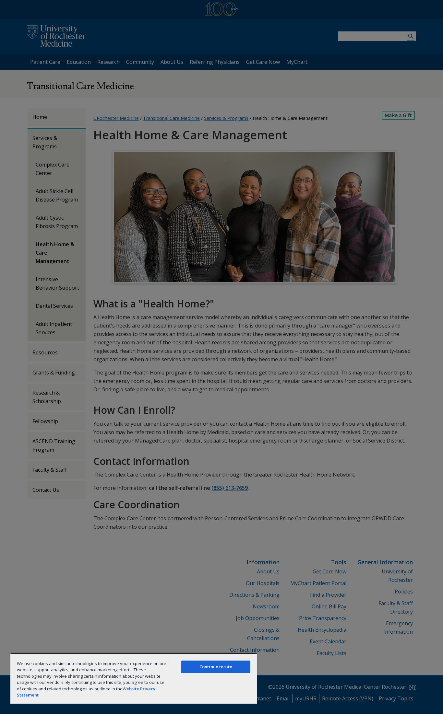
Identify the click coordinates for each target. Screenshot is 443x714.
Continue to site (215, 667)
